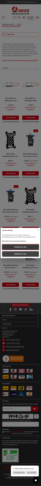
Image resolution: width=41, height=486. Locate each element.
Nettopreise (20, 254)
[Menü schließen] (38, 230)
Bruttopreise (20, 247)
